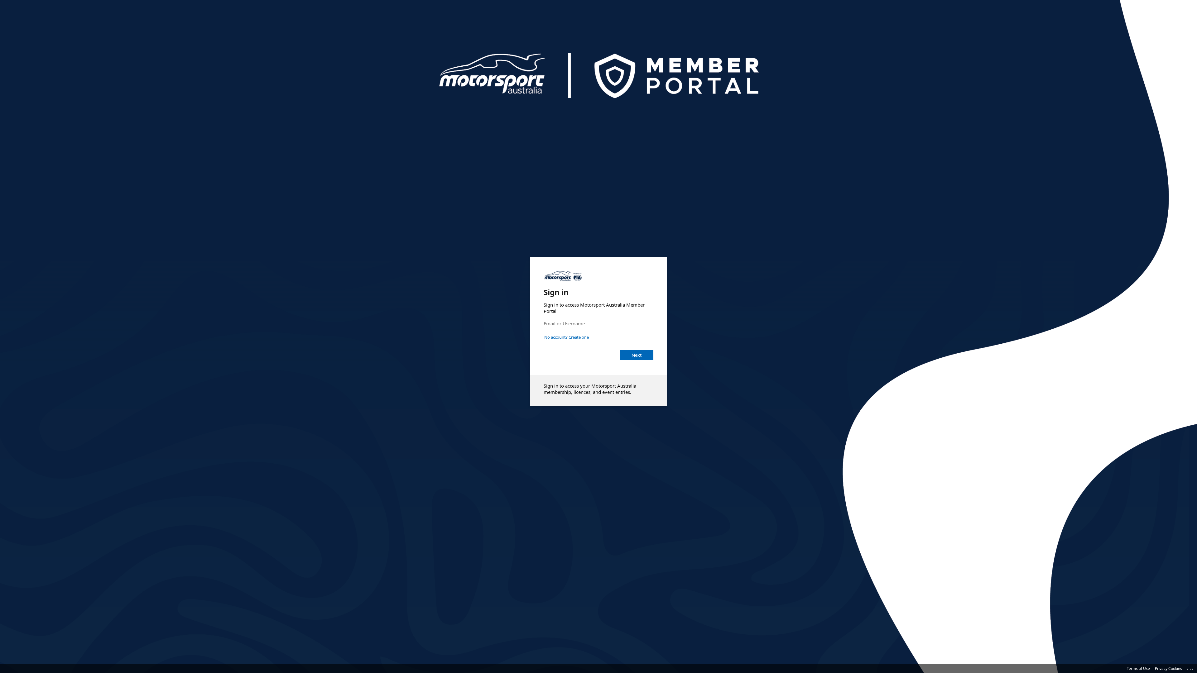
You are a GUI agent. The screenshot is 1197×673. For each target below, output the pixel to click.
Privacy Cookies (1168, 668)
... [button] (1191, 667)
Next (637, 355)
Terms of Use (1138, 668)
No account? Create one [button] (566, 337)
